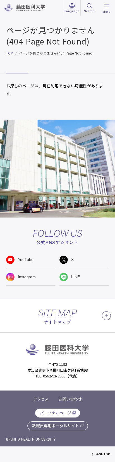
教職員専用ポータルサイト (55, 425)
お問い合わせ (70, 399)
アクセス (41, 399)
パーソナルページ (55, 413)
